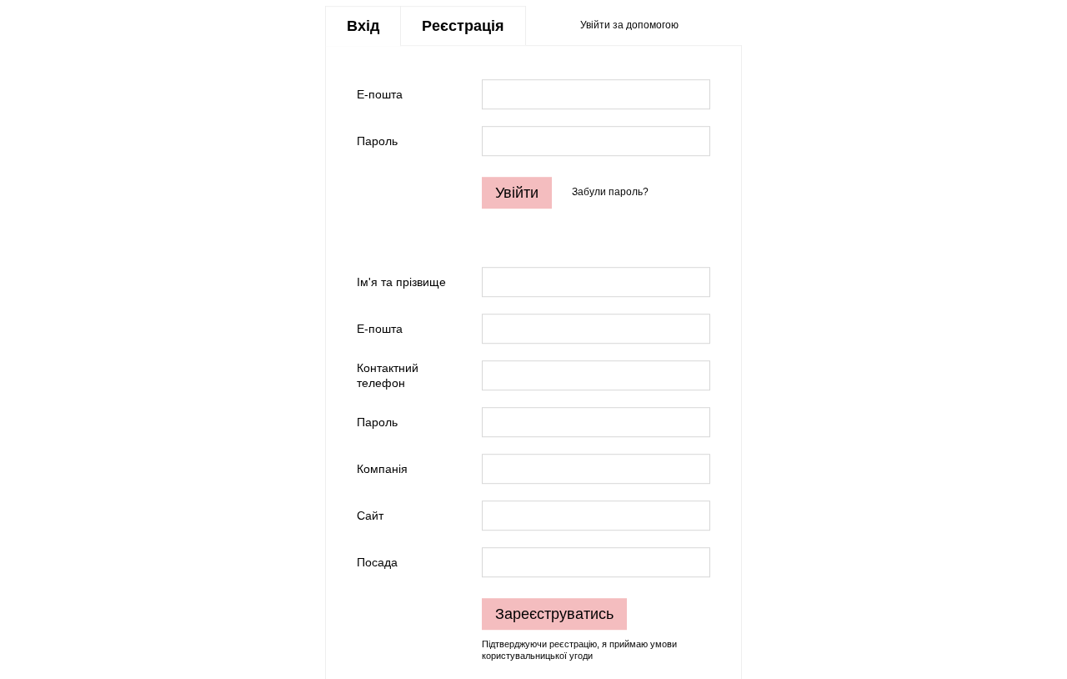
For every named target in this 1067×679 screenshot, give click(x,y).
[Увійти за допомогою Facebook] (697, 26)
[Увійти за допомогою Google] (724, 26)
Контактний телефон (387, 375)
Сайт (370, 515)
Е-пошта (380, 94)
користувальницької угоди (537, 656)
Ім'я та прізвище (401, 282)
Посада (377, 562)
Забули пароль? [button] (610, 193)
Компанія (382, 468)
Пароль (377, 141)
